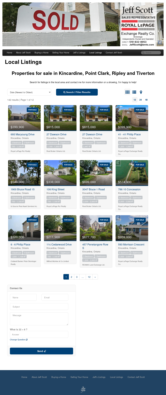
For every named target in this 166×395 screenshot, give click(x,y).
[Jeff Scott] (83, 24)
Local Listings (95, 52)
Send (40, 351)
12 (135, 99)
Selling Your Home (60, 52)
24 (140, 99)
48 (146, 99)
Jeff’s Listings (79, 52)
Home (9, 52)
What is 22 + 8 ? (18, 329)
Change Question (18, 339)
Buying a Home (41, 52)
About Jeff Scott (23, 52)
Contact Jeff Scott (114, 52)
